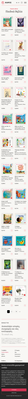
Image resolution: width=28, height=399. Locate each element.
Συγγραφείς (17, 356)
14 (16, 311)
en (18, 2)
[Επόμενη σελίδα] (19, 311)
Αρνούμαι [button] (14, 392)
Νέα (16, 352)
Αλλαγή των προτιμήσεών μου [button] (14, 395)
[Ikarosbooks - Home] (7, 2)
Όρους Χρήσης (12, 342)
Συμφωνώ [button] (14, 389)
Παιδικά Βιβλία (4, 352)
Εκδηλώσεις (18, 354)
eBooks (3, 356)
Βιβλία (2, 354)
